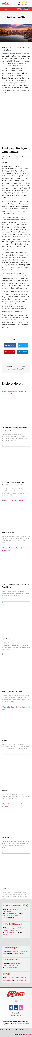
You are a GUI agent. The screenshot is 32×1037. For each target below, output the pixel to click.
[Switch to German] (22, 2)
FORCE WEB (28, 1034)
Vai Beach (5, 790)
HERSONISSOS (10, 959)
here (6, 159)
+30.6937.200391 (8, 916)
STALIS (6, 974)
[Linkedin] (16, 1007)
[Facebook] (11, 1007)
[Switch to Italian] (25, 2)
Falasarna (5, 888)
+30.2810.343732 (11, 932)
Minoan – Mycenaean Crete (12, 691)
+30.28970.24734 (11, 968)
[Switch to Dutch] (22, 4)
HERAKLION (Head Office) (15, 905)
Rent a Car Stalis (8, 532)
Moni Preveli (6, 639)
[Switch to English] (19, 2)
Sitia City (5, 740)
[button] (6, 9)
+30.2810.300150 (11, 914)
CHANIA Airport (10, 947)
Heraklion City (7, 837)
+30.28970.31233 (20, 980)
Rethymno (6, 54)
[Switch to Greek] (25, 4)
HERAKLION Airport (12, 924)
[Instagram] (21, 1007)
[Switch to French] (19, 4)
